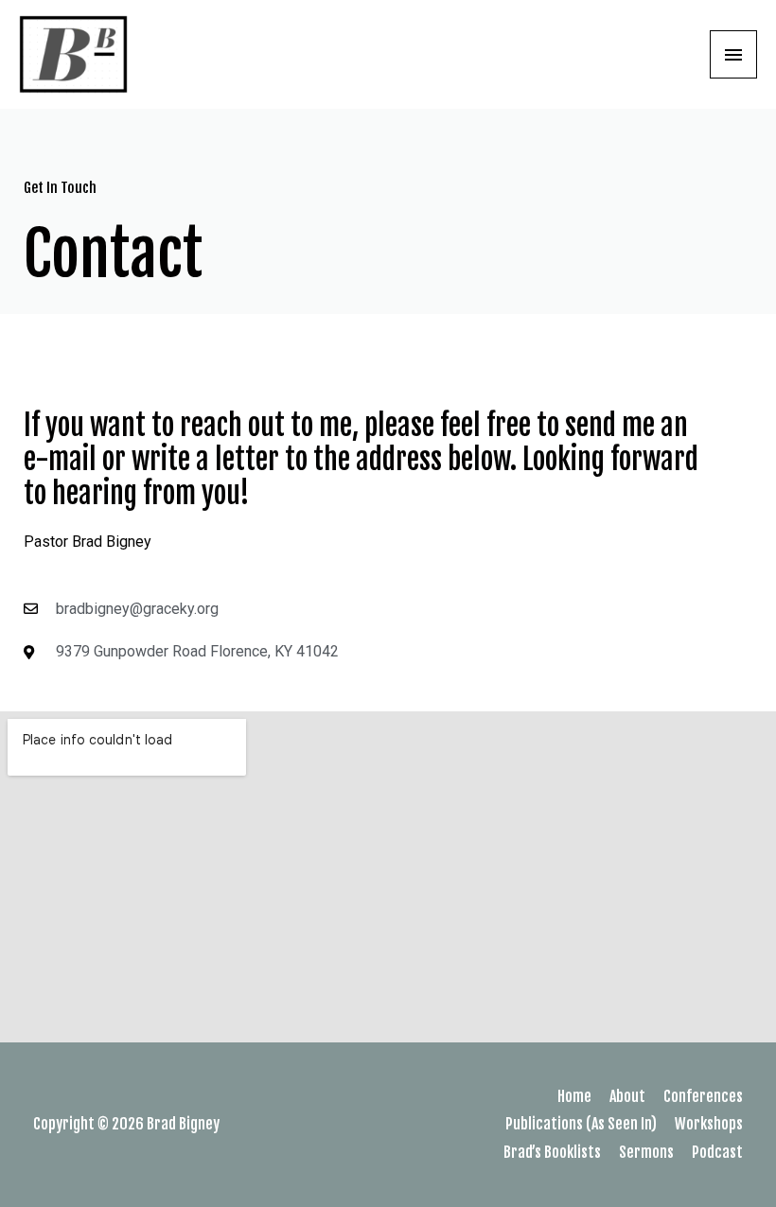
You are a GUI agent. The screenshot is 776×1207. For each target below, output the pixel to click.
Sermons (646, 1152)
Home (574, 1096)
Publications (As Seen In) (581, 1123)
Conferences (703, 1096)
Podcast (717, 1152)
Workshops (709, 1123)
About (627, 1096)
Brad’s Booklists (552, 1152)
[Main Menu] (733, 54)
